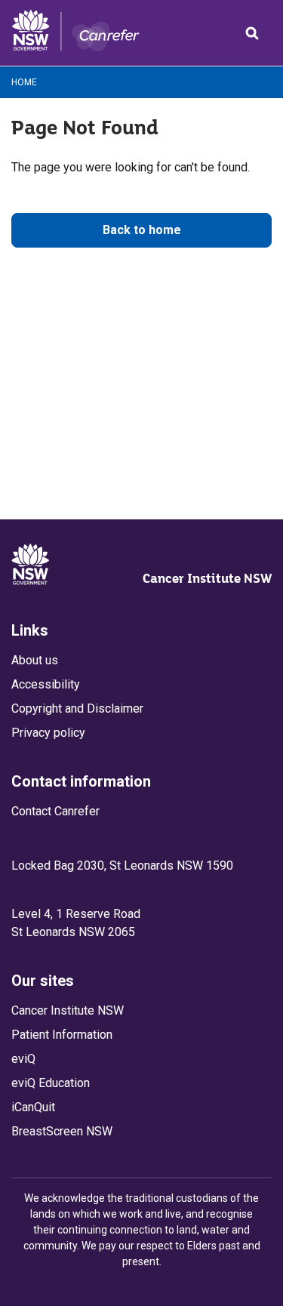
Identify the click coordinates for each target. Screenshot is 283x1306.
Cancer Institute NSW (207, 578)
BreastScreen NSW (61, 1131)
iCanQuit (33, 1107)
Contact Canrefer (55, 811)
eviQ (23, 1059)
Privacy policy (48, 732)
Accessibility (45, 684)
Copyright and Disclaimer (77, 708)
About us (34, 660)
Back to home (142, 230)
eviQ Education (50, 1083)
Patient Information (61, 1034)
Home (24, 82)
